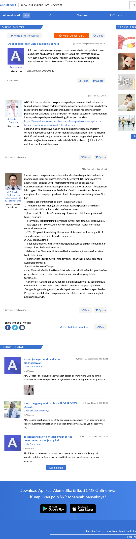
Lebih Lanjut (56, 467)
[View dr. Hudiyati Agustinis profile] (13, 108)
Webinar (83, 15)
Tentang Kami (89, 531)
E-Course (116, 15)
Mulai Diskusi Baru (73, 35)
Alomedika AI (11, 15)
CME (49, 15)
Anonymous (16, 67)
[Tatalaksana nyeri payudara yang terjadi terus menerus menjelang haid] (12, 443)
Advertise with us (107, 531)
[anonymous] (15, 56)
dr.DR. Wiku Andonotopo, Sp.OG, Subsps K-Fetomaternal (13, 196)
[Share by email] (22, 328)
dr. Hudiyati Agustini (13, 120)
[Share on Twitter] (15, 328)
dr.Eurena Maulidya (39, 410)
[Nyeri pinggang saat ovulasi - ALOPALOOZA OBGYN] (12, 409)
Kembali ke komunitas (26, 35)
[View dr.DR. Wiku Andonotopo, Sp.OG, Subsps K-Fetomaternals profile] (13, 181)
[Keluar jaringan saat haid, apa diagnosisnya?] (12, 365)
